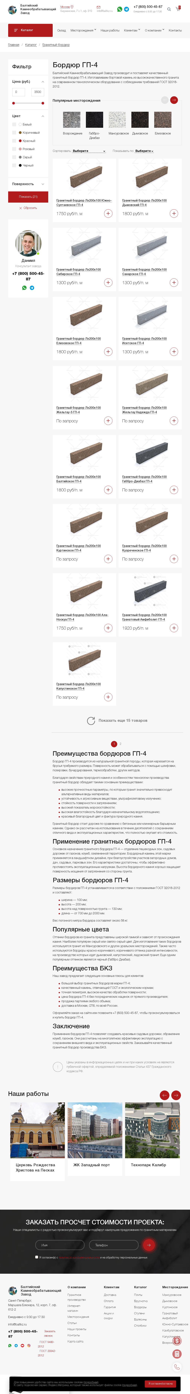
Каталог (27, 30)
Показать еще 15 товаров (123, 721)
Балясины (140, 1319)
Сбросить (30, 208)
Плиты (138, 1294)
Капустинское (171, 1336)
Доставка (110, 1294)
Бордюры (140, 1307)
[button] (174, 100)
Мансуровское (171, 1294)
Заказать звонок (49, 1333)
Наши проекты (77, 1329)
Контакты (175, 30)
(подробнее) (90, 1382)
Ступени (139, 1313)
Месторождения (82, 30)
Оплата (108, 1301)
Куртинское (169, 1307)
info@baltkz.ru (17, 1324)
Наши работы (110, 30)
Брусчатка (141, 1301)
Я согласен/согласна (161, 1384)
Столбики (140, 1325)
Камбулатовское (173, 1330)
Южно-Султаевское (175, 1324)
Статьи (72, 1323)
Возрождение (171, 1342)
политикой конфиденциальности (79, 1257)
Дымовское (169, 1301)
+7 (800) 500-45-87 (148, 6)
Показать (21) (28, 197)
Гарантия (110, 1307)
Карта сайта (75, 1341)
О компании (153, 30)
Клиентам (130, 30)
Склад (61, 30)
